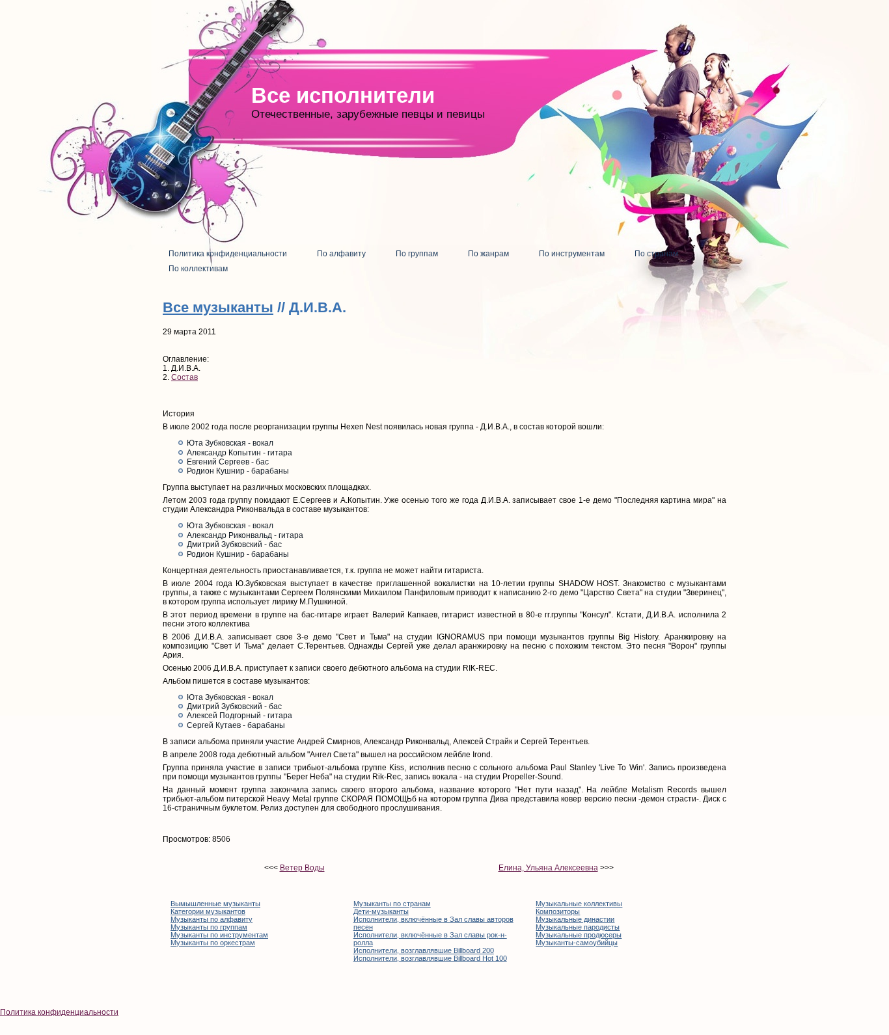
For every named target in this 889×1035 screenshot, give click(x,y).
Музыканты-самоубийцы (577, 943)
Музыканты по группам (209, 927)
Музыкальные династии (575, 919)
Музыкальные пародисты (578, 927)
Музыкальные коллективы (579, 903)
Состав (184, 377)
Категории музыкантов (208, 911)
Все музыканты (218, 307)
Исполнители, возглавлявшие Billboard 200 (423, 950)
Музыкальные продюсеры (579, 935)
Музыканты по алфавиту (212, 919)
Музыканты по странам (392, 903)
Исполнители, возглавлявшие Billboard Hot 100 (430, 958)
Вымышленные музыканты (215, 903)
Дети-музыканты (381, 911)
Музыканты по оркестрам (213, 943)
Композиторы (558, 911)
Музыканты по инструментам (219, 935)
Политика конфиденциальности (59, 1012)
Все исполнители (343, 95)
